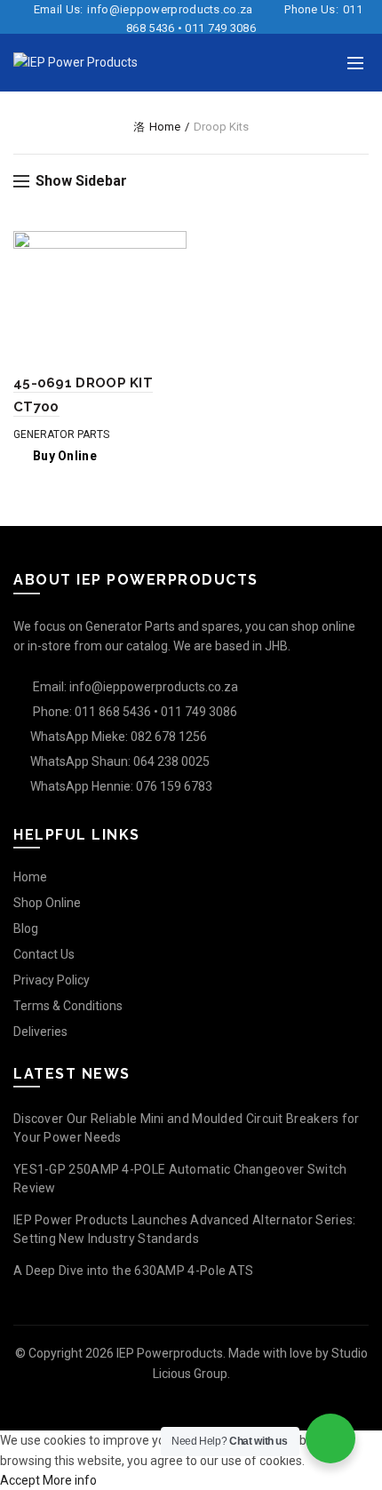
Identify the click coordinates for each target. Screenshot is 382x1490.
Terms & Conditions (68, 1006)
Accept (20, 1480)
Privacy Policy (51, 980)
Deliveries (40, 1031)
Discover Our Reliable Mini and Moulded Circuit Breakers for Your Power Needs (186, 1128)
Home (164, 126)
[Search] (319, 63)
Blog (25, 928)
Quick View (171, 246)
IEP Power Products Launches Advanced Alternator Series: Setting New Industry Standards (184, 1229)
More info (70, 1480)
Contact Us (44, 954)
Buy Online (65, 456)
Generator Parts (61, 434)
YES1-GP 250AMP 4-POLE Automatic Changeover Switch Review (180, 1178)
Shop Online (47, 903)
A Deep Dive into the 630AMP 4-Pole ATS (133, 1270)
